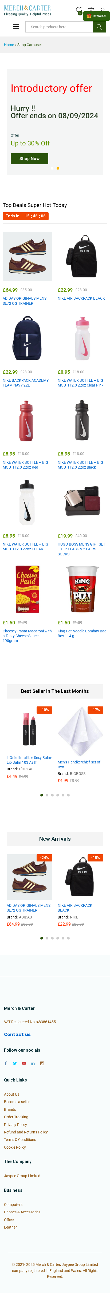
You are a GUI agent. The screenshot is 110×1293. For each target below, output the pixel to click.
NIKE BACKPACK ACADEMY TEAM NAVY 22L (26, 382)
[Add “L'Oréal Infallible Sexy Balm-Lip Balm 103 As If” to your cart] (16, 748)
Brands (10, 1109)
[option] (55, 122)
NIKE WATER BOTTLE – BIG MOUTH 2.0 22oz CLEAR (25, 546)
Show (96, 16)
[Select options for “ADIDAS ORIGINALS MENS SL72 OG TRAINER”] (14, 278)
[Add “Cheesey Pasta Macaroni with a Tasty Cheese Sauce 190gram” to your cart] (14, 610)
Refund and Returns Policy (26, 1132)
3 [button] (52, 795)
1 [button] (52, 168)
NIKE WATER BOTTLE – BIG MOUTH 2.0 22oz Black (80, 464)
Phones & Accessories (22, 1212)
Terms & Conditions (20, 1139)
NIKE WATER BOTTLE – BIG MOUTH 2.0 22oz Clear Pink (80, 382)
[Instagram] (42, 1064)
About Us (11, 1094)
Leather (10, 1227)
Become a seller (17, 1102)
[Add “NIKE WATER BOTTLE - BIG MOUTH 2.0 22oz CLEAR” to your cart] (14, 523)
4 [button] (57, 795)
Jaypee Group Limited (22, 1176)
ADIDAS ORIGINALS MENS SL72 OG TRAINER (24, 300)
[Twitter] (14, 1064)
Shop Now (29, 158)
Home (9, 45)
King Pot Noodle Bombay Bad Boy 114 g (82, 633)
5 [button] (63, 795)
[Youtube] (24, 1064)
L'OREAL (26, 769)
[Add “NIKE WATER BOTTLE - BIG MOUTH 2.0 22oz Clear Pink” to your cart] (69, 360)
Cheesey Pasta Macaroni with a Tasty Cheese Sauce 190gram (27, 636)
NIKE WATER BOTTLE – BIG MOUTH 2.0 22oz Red (25, 464)
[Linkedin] (33, 1064)
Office (9, 1220)
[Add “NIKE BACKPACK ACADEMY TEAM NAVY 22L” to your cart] (14, 360)
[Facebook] (5, 1064)
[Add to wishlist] (39, 278)
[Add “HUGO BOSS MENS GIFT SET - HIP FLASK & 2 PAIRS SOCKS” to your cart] (69, 523)
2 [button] (58, 168)
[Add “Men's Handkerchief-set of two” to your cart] (67, 753)
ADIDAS (25, 917)
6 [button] (68, 795)
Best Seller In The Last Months (55, 691)
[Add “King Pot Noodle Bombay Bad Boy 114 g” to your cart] (69, 610)
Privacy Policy (15, 1125)
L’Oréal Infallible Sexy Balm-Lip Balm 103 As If (29, 760)
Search (99, 26)
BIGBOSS (77, 773)
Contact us (17, 1034)
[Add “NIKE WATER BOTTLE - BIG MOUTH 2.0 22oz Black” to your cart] (69, 441)
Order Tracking (16, 1117)
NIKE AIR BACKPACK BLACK (81, 298)
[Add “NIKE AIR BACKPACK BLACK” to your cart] (69, 278)
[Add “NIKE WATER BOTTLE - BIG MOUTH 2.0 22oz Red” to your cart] (14, 441)
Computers (13, 1204)
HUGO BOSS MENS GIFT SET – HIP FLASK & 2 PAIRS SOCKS (81, 549)
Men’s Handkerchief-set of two (79, 764)
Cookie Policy (15, 1147)
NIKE (74, 917)
